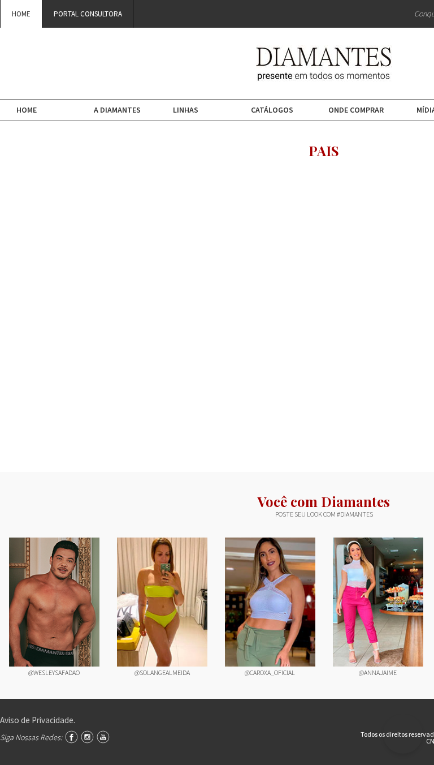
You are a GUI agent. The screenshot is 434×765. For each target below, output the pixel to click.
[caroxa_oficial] (270, 602)
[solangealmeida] (162, 602)
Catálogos (272, 110)
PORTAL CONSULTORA (88, 14)
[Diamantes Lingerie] (324, 73)
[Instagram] (87, 736)
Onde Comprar (356, 110)
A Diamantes (117, 110)
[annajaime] (378, 602)
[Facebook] (71, 736)
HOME (21, 14)
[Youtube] (103, 736)
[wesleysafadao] (54, 602)
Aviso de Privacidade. (37, 720)
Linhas (185, 110)
